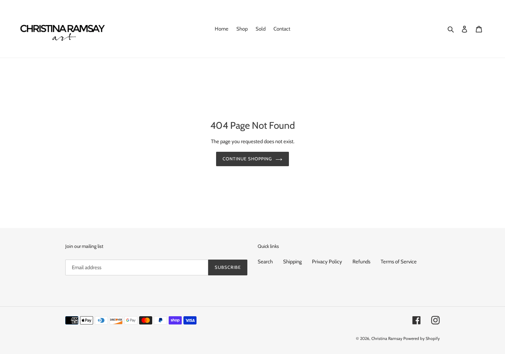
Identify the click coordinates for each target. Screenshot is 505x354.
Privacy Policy (327, 262)
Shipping (292, 262)
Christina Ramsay (386, 338)
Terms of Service (399, 262)
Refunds (361, 262)
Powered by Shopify (421, 338)
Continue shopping (247, 158)
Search (265, 262)
